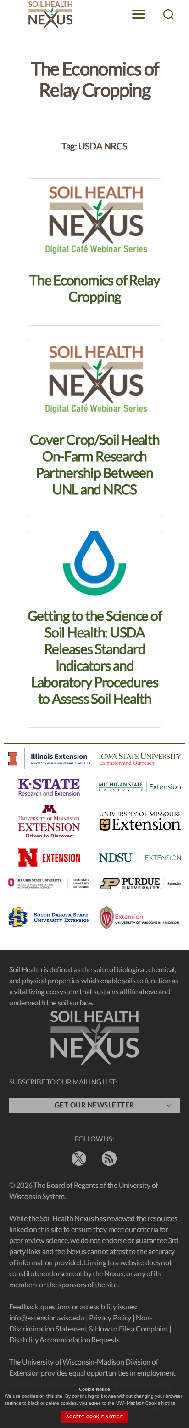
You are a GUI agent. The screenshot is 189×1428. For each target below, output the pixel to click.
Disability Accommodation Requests (64, 1339)
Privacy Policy (110, 1317)
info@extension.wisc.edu (46, 1317)
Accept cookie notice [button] (94, 1417)
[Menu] (138, 14)
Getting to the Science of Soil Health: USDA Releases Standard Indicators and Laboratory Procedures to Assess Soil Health (95, 656)
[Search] (168, 14)
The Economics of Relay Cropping (94, 287)
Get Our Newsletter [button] (94, 1105)
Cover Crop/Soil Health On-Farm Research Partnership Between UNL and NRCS (95, 464)
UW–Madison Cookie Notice (145, 1402)
